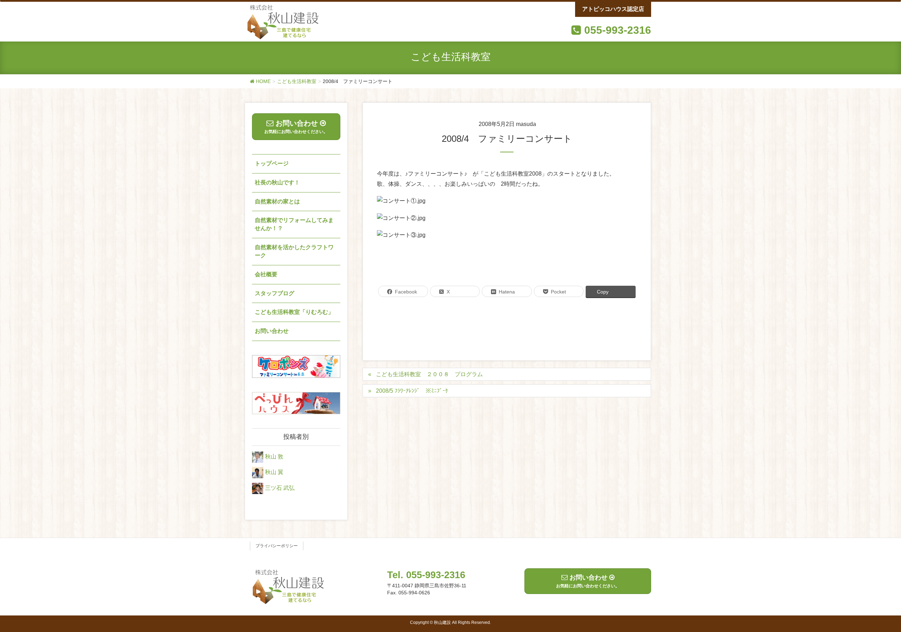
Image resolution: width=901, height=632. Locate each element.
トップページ (272, 163)
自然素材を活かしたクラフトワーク (294, 251)
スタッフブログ (274, 293)
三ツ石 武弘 (280, 488)
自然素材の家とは (277, 201)
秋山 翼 (274, 472)
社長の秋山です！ (277, 182)
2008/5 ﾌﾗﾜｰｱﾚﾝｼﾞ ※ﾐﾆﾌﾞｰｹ (412, 391)
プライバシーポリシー (277, 545)
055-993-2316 (617, 30)
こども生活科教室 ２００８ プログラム (429, 374)
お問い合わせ (272, 331)
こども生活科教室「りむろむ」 (294, 312)
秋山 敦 (274, 457)
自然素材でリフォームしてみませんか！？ (294, 224)
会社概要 (266, 274)
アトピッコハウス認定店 (613, 9)
